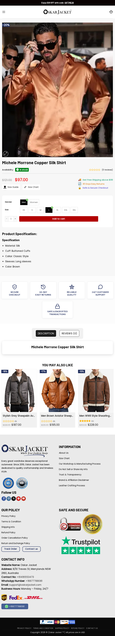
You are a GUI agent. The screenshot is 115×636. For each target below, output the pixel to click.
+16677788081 (34, 581)
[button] (3, 12)
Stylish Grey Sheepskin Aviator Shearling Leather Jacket (19, 415)
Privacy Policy (24, 628)
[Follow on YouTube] (23, 498)
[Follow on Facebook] (4, 498)
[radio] (23, 202)
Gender (8, 202)
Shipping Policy (62, 628)
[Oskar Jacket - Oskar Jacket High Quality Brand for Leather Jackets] (57, 12)
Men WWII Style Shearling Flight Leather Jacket (95, 415)
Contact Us (92, 628)
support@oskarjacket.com (25, 585)
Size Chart (33, 187)
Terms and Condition (43, 628)
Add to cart (58, 218)
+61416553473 (25, 577)
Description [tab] (46, 333)
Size (7, 210)
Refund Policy (77, 628)
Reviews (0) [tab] (69, 333)
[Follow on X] (13, 498)
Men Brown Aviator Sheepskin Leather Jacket (57, 415)
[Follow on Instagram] (8, 498)
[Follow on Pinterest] (18, 498)
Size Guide (13, 187)
